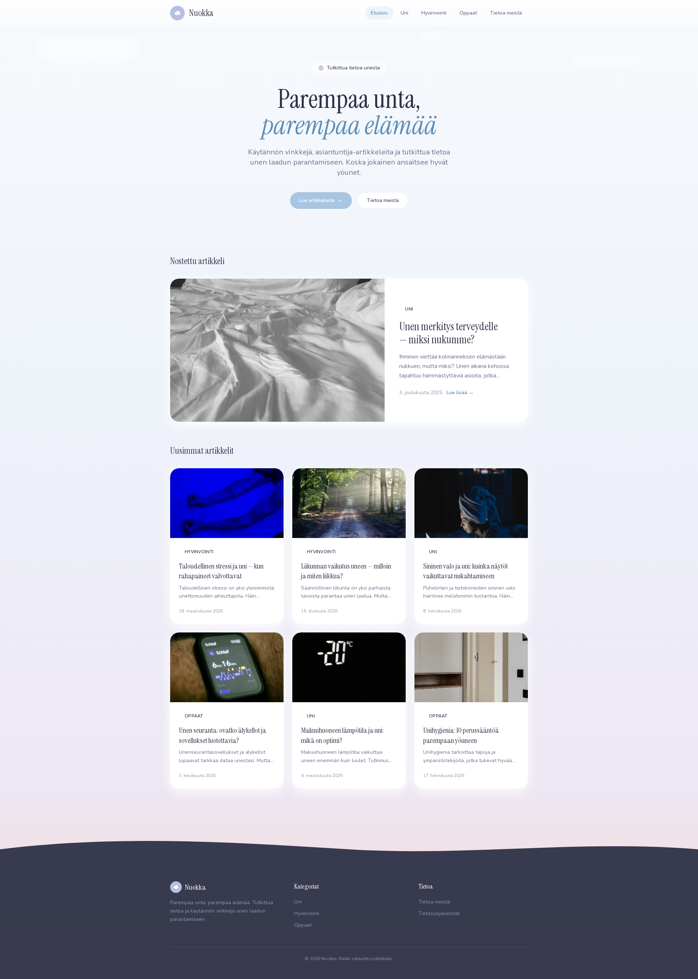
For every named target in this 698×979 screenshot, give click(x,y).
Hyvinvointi (433, 12)
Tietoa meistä (506, 12)
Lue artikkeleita (316, 200)
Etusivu (379, 12)
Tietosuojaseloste (439, 913)
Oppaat (468, 12)
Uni (404, 12)
